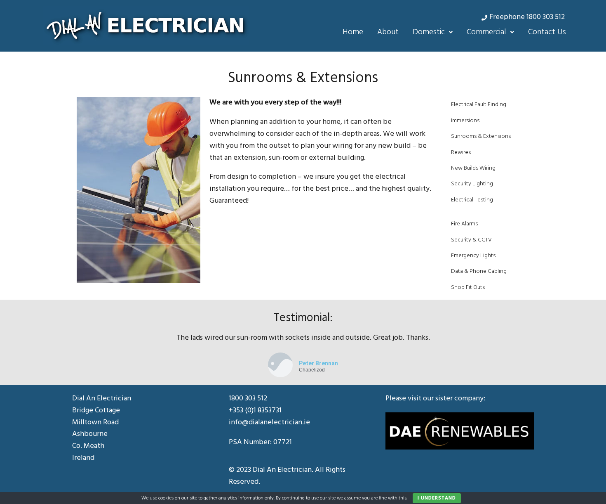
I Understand (437, 498)
